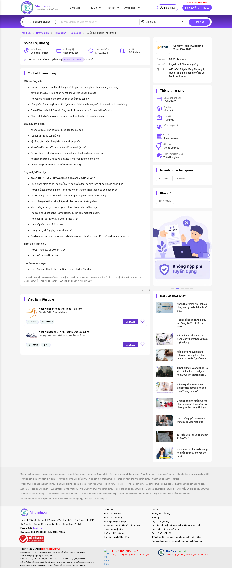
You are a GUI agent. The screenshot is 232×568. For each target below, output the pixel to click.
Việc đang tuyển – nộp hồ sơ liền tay (40, 280)
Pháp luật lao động (113, 517)
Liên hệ (155, 509)
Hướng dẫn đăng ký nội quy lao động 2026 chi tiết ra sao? (191, 323)
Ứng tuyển (130, 322)
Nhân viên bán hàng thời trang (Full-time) (61, 308)
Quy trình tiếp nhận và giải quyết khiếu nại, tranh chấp (176, 525)
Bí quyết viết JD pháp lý (96, 499)
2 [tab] (177, 289)
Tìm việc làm (42, 32)
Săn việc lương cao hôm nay (101, 484)
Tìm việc (199, 21)
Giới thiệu (108, 509)
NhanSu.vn (43, 6)
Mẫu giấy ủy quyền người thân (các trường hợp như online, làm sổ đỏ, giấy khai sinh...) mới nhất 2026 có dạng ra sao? (191, 355)
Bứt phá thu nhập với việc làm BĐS (76, 280)
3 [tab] (182, 289)
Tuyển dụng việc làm (113, 529)
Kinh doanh (60, 32)
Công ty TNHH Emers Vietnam (53, 312)
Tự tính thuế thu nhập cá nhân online (37, 484)
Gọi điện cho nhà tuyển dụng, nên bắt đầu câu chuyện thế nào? (192, 453)
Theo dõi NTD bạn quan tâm (130, 484)
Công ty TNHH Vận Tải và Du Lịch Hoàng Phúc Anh (62, 335)
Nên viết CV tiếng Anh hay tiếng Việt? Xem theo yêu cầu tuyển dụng (192, 339)
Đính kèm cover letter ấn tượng (160, 489)
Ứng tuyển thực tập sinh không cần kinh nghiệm (46, 277)
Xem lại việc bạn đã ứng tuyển (34, 489)
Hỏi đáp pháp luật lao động (116, 537)
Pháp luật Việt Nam (113, 513)
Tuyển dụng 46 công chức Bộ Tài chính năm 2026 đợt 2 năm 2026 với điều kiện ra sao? (192, 372)
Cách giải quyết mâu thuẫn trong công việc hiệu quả (191, 420)
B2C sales (75, 32)
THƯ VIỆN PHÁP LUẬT (126, 551)
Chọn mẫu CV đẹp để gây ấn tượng (193, 489)
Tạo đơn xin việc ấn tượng (32, 494)
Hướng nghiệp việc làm (114, 533)
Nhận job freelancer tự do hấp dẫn (135, 494)
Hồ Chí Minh (165, 201)
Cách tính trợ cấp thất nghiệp (165, 479)
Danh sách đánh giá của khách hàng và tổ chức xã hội (177, 541)
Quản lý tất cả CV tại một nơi (64, 489)
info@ (34, 528)
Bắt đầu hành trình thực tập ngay (35, 499)
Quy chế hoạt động (160, 521)
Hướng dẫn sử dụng (161, 513)
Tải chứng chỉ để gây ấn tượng (129, 489)
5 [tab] (191, 289)
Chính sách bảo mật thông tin (165, 529)
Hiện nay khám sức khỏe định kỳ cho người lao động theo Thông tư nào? (191, 388)
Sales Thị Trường (73, 59)
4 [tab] (187, 289)
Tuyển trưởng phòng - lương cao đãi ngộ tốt (90, 277)
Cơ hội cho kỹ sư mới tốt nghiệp (67, 499)
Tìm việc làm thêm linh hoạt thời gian (37, 479)
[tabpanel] (182, 248)
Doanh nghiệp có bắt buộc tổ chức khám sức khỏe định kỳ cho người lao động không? (192, 404)
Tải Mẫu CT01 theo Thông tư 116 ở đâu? (192, 437)
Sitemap (155, 517)
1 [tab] (172, 289)
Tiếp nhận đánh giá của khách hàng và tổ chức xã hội (176, 537)
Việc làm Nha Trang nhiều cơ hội (62, 494)
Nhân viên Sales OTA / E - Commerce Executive (64, 332)
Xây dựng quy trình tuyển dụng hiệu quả (172, 494)
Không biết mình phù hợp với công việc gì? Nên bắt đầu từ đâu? (192, 307)
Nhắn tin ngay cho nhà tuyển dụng (133, 479)
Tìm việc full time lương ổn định (71, 479)
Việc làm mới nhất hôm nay (101, 479)
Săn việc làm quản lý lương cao (127, 277)
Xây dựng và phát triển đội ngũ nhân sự (122, 525)
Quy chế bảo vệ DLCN (162, 533)
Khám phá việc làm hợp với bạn (189, 484)
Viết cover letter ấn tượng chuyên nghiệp (98, 494)
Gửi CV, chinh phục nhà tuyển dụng (96, 489)
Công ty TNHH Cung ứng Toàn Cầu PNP (188, 47)
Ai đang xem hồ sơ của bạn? (159, 484)
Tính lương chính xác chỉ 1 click (71, 484)
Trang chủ (25, 32)
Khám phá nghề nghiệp (115, 521)
